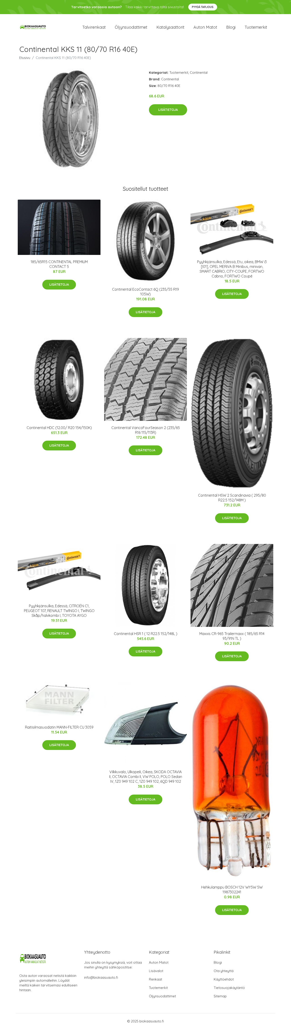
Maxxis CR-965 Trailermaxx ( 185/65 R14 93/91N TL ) (231, 636)
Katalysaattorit (170, 27)
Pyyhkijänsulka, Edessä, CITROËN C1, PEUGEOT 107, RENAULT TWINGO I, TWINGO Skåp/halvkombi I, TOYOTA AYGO (59, 611)
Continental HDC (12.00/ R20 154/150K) (59, 427)
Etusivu (24, 58)
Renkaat (155, 979)
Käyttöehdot (224, 979)
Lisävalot (156, 971)
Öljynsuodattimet (131, 27)
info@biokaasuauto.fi (101, 977)
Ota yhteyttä (223, 971)
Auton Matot (158, 962)
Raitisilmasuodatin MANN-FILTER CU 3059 (59, 727)
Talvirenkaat (94, 27)
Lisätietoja (168, 110)
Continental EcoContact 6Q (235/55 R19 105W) (145, 291)
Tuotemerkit (256, 27)
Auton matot (205, 27)
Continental (199, 72)
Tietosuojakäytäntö (229, 988)
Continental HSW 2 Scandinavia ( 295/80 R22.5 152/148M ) (232, 497)
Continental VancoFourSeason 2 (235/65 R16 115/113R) (145, 430)
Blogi (231, 27)
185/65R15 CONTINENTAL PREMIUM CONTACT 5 (59, 264)
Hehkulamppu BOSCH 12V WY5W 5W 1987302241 (232, 889)
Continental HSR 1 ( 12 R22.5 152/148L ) (145, 633)
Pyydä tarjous (202, 7)
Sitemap (220, 996)
